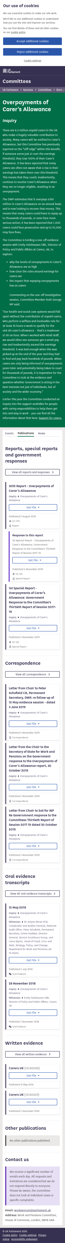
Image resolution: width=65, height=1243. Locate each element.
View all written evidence (31, 1054)
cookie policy (18, 32)
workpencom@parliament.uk (32, 1210)
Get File (32, 507)
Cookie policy (10, 1235)
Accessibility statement (24, 1239)
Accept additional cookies (32, 41)
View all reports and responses (31, 472)
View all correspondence (31, 674)
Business (28, 89)
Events (9, 433)
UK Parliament (10, 89)
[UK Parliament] (12, 71)
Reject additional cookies (32, 52)
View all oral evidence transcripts (31, 893)
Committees (17, 81)
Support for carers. (50, 418)
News (41, 433)
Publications (26, 433)
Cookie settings (32, 60)
